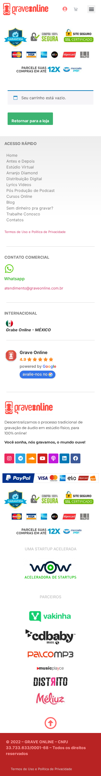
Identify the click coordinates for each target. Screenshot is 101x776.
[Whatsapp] (9, 269)
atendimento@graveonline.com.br (33, 288)
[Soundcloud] (31, 458)
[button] (91, 9)
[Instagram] (9, 458)
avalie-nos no (35, 374)
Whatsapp (14, 278)
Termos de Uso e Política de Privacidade (35, 232)
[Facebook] (75, 458)
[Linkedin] (64, 458)
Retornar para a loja (30, 120)
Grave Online (34, 352)
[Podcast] (53, 458)
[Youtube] (42, 458)
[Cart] (75, 9)
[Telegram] (20, 458)
